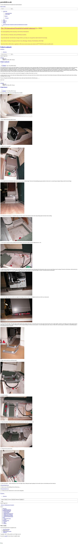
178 (5, 58)
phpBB (6, 536)
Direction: (17, 499)
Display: (2, 499)
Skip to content (2, 6)
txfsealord (2, 57)
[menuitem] (8, 13)
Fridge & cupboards (5, 47)
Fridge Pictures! (3, 87)
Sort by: (10, 499)
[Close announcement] (76, 27)
